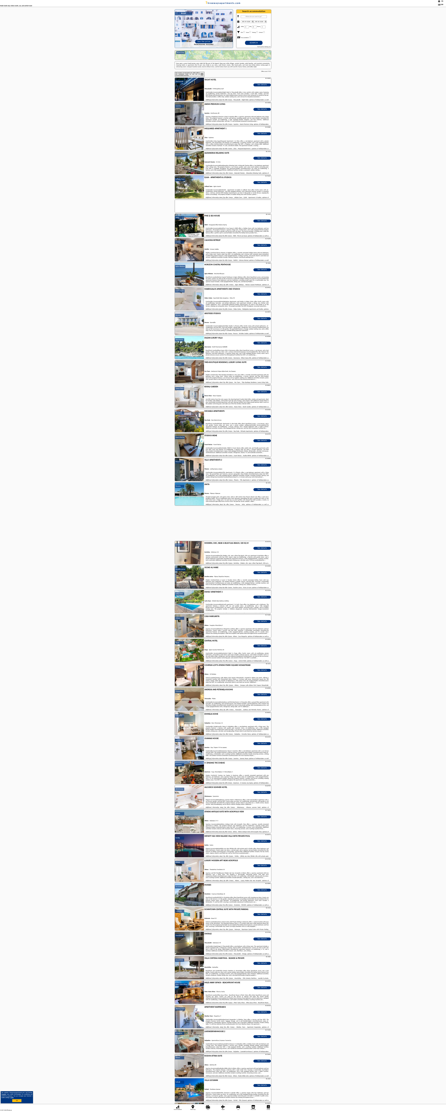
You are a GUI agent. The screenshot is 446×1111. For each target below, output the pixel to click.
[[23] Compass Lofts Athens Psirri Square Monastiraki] (189, 674)
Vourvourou (179, 340)
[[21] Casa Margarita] (189, 626)
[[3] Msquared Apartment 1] (189, 138)
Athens (177, 618)
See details (262, 85)
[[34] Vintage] (189, 943)
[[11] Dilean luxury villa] (189, 347)
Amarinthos (179, 960)
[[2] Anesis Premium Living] (189, 113)
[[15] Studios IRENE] (189, 445)
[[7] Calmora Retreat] (189, 250)
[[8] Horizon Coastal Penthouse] (189, 274)
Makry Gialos (179, 291)
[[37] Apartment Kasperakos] (189, 1016)
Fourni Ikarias (179, 437)
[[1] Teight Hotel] (189, 89)
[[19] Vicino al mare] (189, 577)
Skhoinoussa (179, 789)
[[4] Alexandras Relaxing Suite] (189, 162)
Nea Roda (178, 413)
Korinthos (178, 545)
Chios (177, 130)
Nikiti (177, 217)
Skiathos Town (180, 1009)
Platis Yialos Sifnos (181, 984)
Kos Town (178, 364)
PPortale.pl (9, 1110)
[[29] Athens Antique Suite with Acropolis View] (189, 821)
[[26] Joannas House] (189, 748)
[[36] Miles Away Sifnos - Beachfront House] (189, 992)
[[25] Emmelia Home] (189, 723)
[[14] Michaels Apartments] (189, 420)
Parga (177, 642)
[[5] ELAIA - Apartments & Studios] (189, 187)
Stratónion (178, 887)
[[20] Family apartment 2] (189, 601)
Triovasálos (179, 691)
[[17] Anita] (189, 494)
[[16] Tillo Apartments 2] (189, 469)
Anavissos (178, 765)
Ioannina (178, 106)
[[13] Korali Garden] (189, 396)
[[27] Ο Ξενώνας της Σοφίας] (189, 772)
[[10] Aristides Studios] (189, 323)
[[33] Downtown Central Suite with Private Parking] (189, 919)
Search (254, 43)
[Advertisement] (223, 523)
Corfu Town (179, 594)
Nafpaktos (178, 716)
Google (4, 1094)
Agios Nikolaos (180, 266)
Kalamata (178, 911)
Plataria (178, 462)
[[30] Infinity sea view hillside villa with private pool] (189, 845)
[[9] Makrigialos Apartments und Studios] (189, 298)
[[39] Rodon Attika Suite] (189, 1065)
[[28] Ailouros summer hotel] (189, 797)
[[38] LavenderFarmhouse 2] (189, 1041)
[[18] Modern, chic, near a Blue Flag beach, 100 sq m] (189, 552)
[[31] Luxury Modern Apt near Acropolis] (189, 870)
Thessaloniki (179, 81)
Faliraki (177, 1082)
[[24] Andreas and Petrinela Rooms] (189, 699)
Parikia (177, 838)
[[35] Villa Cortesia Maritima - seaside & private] (189, 967)
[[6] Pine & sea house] (189, 225)
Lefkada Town (180, 179)
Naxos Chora (179, 388)
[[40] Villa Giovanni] (189, 1090)
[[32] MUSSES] (189, 894)
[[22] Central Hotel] (189, 650)
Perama (178, 315)
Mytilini (177, 242)
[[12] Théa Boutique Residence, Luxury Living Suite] (189, 372)
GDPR (12, 1097)
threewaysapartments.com (223, 3)
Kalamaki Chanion (181, 155)
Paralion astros (180, 569)
